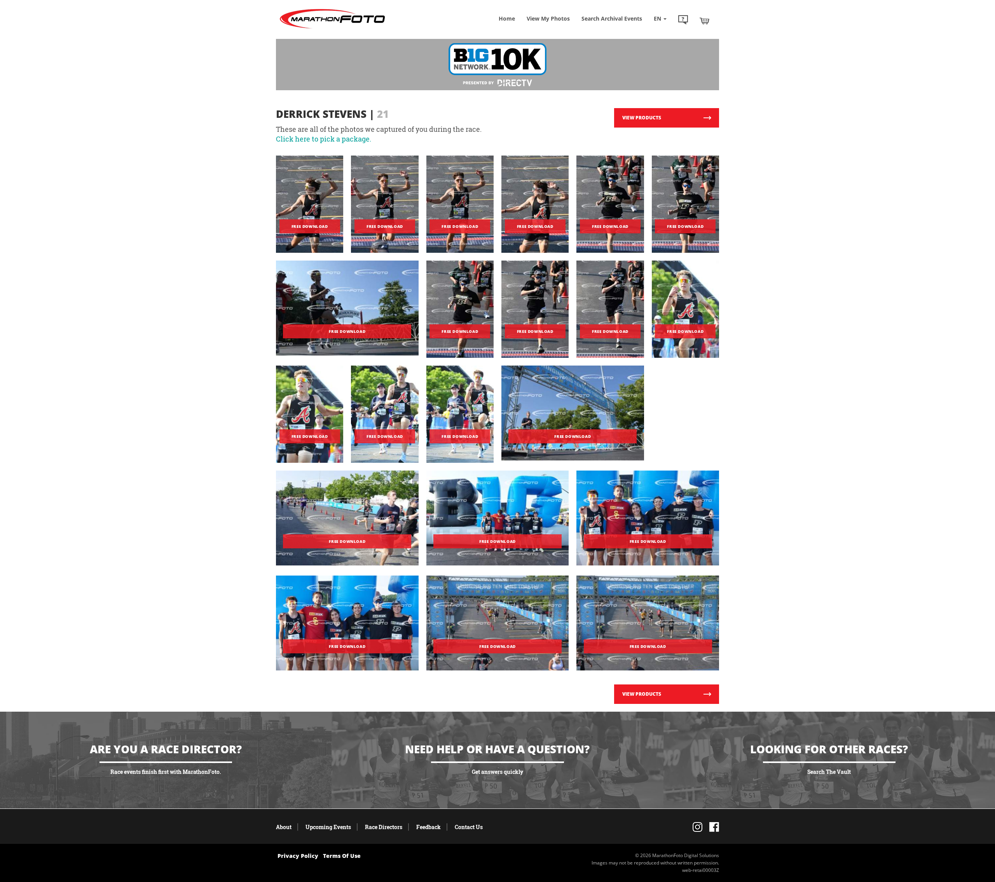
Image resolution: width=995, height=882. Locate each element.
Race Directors (383, 827)
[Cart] (704, 20)
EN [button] (658, 18)
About (284, 827)
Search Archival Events (611, 18)
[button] (683, 20)
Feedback (428, 827)
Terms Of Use (342, 855)
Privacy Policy (298, 855)
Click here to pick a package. (323, 139)
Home (507, 18)
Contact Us (469, 827)
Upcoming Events (328, 827)
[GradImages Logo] (332, 28)
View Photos (548, 18)
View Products (641, 117)
